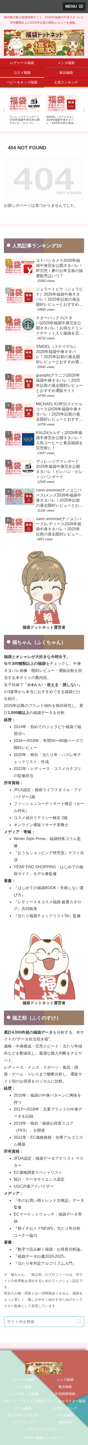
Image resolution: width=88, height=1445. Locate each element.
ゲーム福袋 (23, 1408)
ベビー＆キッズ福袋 (23, 1394)
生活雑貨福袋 (65, 1394)
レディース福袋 (23, 1380)
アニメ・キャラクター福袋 (65, 1401)
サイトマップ (23, 1422)
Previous (3, 110)
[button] (79, 1321)
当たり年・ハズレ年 (23, 1415)
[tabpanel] (25, 109)
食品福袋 (65, 1387)
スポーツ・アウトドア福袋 (23, 1401)
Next (84, 110)
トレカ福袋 (65, 1415)
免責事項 (65, 1422)
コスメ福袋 (23, 1387)
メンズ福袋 (65, 1380)
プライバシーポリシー (44, 1429)
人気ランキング (65, 1408)
